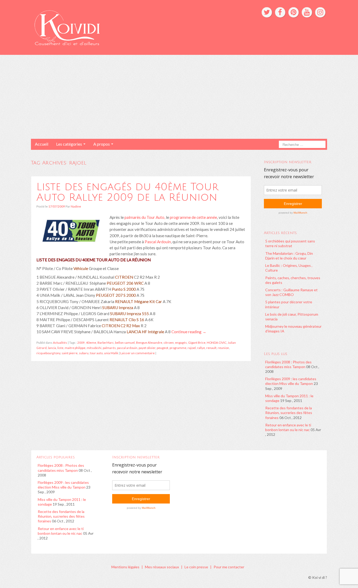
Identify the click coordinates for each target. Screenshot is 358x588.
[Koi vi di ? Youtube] (307, 12)
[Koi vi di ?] (115, 27)
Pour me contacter (229, 567)
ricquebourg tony (48, 353)
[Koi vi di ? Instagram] (320, 12)
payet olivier (147, 348)
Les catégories (69, 143)
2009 (81, 343)
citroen (169, 343)
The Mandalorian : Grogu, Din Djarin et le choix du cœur (289, 255)
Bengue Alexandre (149, 343)
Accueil (41, 143)
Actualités (60, 343)
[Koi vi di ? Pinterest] (293, 12)
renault (211, 348)
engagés (181, 343)
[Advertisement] (179, 97)
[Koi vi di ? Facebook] (280, 12)
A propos (102, 143)
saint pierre (70, 353)
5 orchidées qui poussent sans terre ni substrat (290, 243)
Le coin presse (196, 567)
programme (178, 348)
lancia (52, 348)
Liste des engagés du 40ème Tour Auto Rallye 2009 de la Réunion (127, 192)
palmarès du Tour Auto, (144, 217)
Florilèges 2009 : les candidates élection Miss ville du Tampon (290, 381)
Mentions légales (125, 567)
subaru (84, 353)
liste (60, 348)
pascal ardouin (127, 348)
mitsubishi (94, 348)
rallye (201, 348)
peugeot (162, 348)
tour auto (96, 353)
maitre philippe (75, 348)
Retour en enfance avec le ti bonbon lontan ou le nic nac (288, 427)
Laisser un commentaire (137, 353)
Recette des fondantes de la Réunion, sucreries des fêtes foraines (288, 413)
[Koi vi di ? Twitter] (267, 12)
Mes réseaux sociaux (162, 567)
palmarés (109, 348)
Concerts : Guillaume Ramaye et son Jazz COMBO (291, 292)
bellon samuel (125, 343)
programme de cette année (193, 217)
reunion (223, 348)
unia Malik (111, 353)
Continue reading (188, 331)
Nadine (76, 206)
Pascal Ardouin (158, 241)
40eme (91, 343)
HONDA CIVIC (216, 343)
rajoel (192, 348)
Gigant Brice (196, 343)
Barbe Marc (105, 343)
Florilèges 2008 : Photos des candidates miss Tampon (288, 364)
